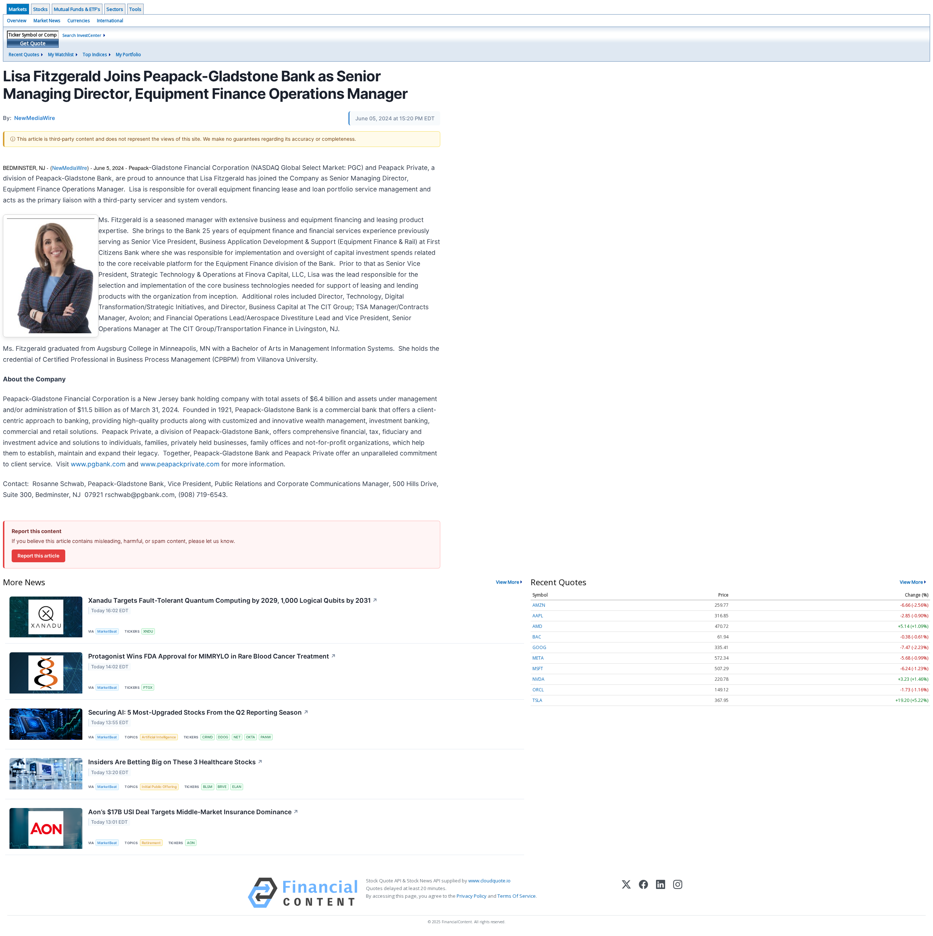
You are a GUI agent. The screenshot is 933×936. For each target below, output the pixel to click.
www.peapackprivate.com (179, 464)
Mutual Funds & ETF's (77, 9)
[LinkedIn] (660, 893)
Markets (18, 9)
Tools (135, 9)
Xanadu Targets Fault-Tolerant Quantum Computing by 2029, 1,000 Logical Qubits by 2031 (233, 600)
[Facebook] (643, 893)
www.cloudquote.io (489, 880)
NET (237, 737)
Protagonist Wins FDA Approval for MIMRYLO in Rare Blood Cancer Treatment (212, 656)
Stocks (40, 9)
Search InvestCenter (81, 35)
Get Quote (33, 43)
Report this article (38, 556)
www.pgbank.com (98, 464)
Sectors (114, 9)
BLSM (207, 787)
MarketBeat (107, 631)
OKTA (250, 737)
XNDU (148, 631)
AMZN (538, 605)
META (538, 658)
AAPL (537, 616)
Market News (47, 21)
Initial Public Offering (159, 787)
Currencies (78, 21)
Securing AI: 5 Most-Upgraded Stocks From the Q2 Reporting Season (198, 712)
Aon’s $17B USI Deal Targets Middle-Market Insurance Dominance (193, 812)
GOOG (539, 647)
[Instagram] (677, 893)
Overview (16, 21)
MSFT (537, 668)
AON (191, 843)
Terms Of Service (516, 896)
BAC (536, 637)
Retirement (151, 843)
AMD (537, 626)
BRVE (222, 787)
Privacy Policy (472, 896)
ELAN (236, 787)
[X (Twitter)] (626, 893)
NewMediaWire (69, 167)
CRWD (207, 737)
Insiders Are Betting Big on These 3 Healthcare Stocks (175, 762)
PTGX (147, 688)
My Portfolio (128, 54)
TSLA (537, 700)
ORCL (538, 690)
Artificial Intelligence (159, 737)
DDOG (223, 737)
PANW (266, 737)
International (110, 21)
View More (507, 582)
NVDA (538, 679)
